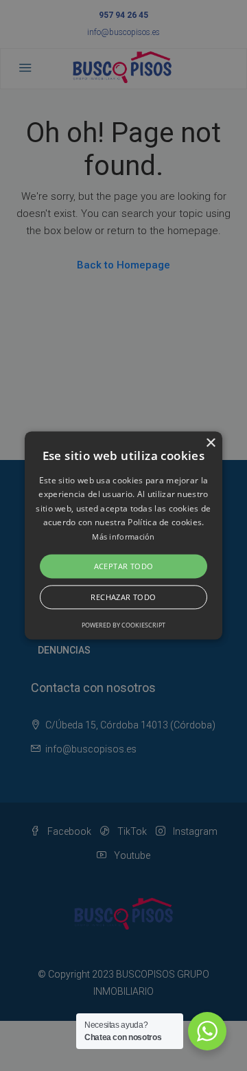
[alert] (123, 535)
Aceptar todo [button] (124, 566)
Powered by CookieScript (123, 625)
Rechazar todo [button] (123, 597)
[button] (123, 535)
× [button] (210, 443)
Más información (123, 536)
